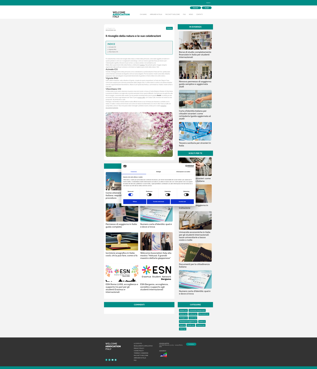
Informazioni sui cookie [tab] (183, 171)
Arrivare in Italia (156, 14)
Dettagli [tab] (158, 171)
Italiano (182, 310)
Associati (195, 7)
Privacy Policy (139, 348)
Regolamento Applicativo (143, 346)
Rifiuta (135, 201)
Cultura (191, 314)
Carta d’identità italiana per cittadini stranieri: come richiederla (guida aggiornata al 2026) (195, 115)
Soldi (181, 325)
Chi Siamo (143, 14)
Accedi (207, 7)
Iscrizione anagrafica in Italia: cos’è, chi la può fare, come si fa (121, 254)
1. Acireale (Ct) (111, 47)
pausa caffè (141, 97)
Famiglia (182, 318)
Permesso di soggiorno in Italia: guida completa (121, 225)
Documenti (202, 314)
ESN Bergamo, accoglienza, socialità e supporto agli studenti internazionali (154, 287)
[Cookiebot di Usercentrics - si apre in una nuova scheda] (186, 166)
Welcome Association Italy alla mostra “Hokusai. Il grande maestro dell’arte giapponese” (155, 255)
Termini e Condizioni (141, 353)
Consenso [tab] (134, 171)
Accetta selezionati (158, 201)
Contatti (199, 14)
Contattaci (191, 344)
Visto (181, 329)
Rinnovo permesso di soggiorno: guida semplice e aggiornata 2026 (195, 84)
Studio (189, 325)
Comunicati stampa (195, 310)
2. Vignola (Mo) (111, 49)
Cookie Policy (139, 350)
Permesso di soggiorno (187, 321)
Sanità (201, 321)
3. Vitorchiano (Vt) (112, 52)
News (191, 14)
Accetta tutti (182, 201)
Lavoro (191, 318)
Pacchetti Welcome (172, 14)
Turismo (169, 28)
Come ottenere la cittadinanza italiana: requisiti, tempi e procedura (121, 195)
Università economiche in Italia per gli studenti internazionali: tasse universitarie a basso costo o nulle (194, 236)
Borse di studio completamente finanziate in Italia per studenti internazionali (195, 54)
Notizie (182, 314)
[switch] (149, 195)
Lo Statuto (138, 343)
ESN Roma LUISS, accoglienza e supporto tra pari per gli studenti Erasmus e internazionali (122, 288)
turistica (142, 65)
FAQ (184, 14)
